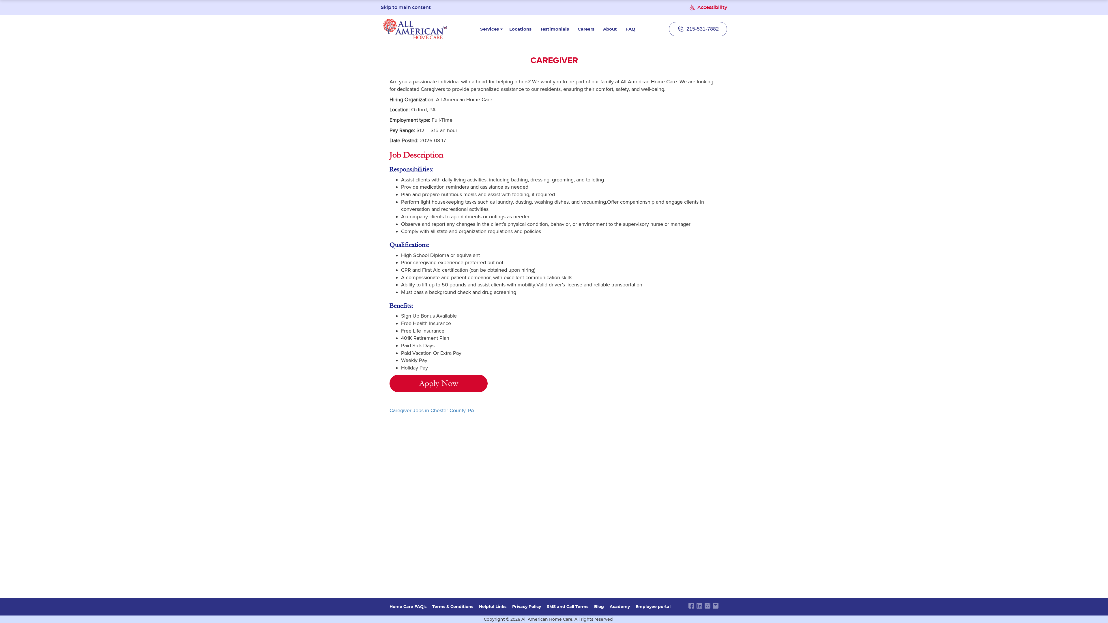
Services (489, 29)
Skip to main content (406, 7)
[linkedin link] (699, 606)
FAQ (630, 29)
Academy (620, 606)
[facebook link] (691, 606)
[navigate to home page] (415, 29)
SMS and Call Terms (567, 606)
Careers (586, 29)
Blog (599, 606)
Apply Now (438, 383)
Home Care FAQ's (408, 606)
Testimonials (554, 29)
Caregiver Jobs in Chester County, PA (432, 410)
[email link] (715, 606)
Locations (520, 29)
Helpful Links (492, 606)
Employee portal (653, 606)
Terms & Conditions (452, 606)
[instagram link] (707, 606)
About (610, 29)
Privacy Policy (526, 606)
